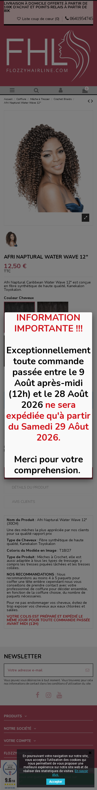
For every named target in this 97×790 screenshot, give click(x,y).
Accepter (55, 782)
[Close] (92, 312)
